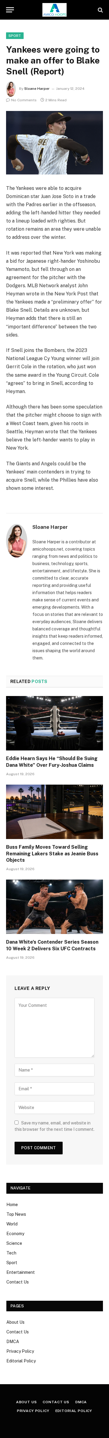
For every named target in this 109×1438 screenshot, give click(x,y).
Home (12, 1204)
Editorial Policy (21, 1360)
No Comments (24, 100)
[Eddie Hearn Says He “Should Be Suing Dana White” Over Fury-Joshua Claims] (54, 723)
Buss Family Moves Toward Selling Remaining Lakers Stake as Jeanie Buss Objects (52, 853)
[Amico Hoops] (54, 10)
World (12, 1224)
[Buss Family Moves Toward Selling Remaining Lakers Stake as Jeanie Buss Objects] (54, 812)
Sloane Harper (37, 88)
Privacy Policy (20, 1351)
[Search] (100, 10)
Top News (16, 1214)
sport (14, 35)
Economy (15, 1233)
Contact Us (17, 1282)
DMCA (12, 1341)
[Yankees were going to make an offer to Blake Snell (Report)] (54, 142)
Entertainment (20, 1272)
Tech (11, 1253)
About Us (15, 1322)
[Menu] (10, 10)
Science (14, 1243)
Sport (11, 1262)
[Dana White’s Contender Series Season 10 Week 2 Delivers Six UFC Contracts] (54, 907)
